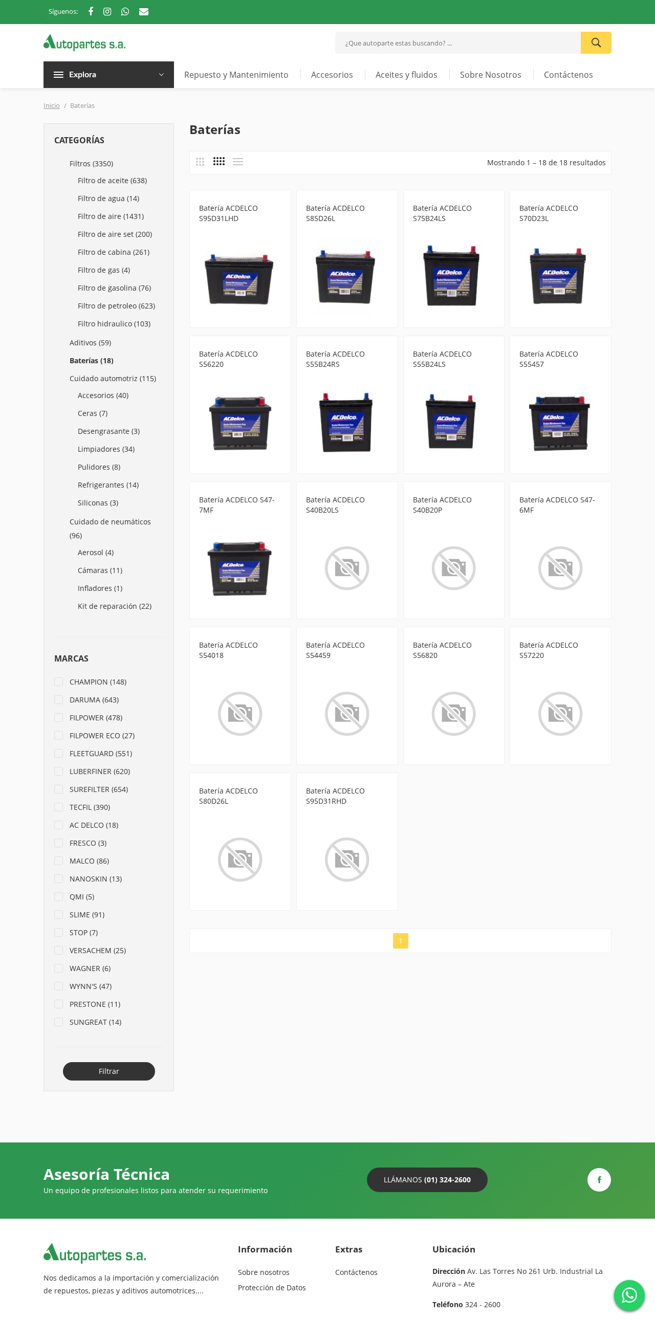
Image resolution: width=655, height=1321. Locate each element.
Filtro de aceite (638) (112, 180)
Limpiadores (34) (106, 449)
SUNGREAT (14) (95, 1022)
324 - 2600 (482, 1304)
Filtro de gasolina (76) (114, 288)
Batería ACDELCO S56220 (228, 359)
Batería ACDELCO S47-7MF (237, 505)
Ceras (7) (92, 413)
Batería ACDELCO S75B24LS (442, 213)
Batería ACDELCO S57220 (548, 650)
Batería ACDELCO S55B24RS (335, 359)
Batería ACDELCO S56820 (442, 650)
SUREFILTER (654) (99, 789)
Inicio (51, 105)
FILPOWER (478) (96, 717)
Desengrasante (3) (109, 431)
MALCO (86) (89, 861)
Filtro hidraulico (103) (114, 323)
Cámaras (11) (100, 570)
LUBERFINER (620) (100, 771)
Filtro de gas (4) (104, 270)
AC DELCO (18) (94, 825)
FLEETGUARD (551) (101, 753)
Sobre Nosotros (490, 74)
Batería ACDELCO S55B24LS (442, 359)
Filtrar (109, 1071)
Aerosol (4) (96, 552)
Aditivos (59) (90, 342)
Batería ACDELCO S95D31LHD (228, 213)
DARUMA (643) (94, 699)
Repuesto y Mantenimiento (236, 74)
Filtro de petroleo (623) (116, 306)
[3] (200, 162)
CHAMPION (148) (98, 682)
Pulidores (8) (99, 467)
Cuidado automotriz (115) (113, 378)
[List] (238, 162)
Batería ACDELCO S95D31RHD (335, 796)
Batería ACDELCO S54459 (335, 650)
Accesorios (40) (103, 395)
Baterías (212, 230)
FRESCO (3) (88, 843)
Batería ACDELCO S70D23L (548, 213)
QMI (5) (82, 896)
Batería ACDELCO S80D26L (228, 796)
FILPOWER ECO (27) (102, 735)
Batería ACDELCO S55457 (548, 359)
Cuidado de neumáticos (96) (110, 528)
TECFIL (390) (90, 807)
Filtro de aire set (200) (115, 234)
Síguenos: (63, 11)
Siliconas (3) (98, 503)
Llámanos (427, 1179)
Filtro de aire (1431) (111, 216)
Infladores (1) (100, 588)
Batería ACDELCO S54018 (228, 650)
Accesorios (332, 74)
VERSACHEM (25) (98, 950)
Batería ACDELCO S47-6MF (557, 505)
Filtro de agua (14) (108, 198)
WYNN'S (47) (91, 986)
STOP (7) (84, 932)
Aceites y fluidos (407, 74)
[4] (219, 161)
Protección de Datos (272, 1287)
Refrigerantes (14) (108, 485)
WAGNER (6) (90, 968)
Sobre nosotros (264, 1272)
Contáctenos (568, 74)
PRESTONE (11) (95, 1004)
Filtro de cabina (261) (113, 252)
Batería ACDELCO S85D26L (335, 213)
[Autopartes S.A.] (84, 42)
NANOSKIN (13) (96, 879)
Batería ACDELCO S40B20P (442, 505)
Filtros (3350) (91, 163)
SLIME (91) (87, 914)
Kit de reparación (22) (114, 606)
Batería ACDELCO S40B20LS (335, 505)
